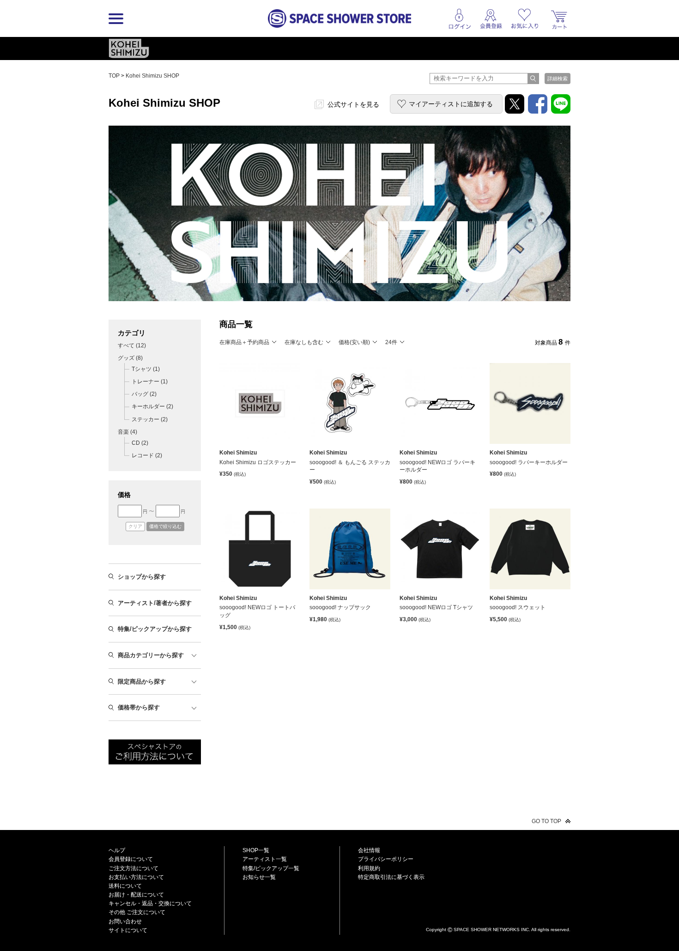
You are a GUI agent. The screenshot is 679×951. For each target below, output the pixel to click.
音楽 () (127, 432)
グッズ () (130, 358)
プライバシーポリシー (385, 859)
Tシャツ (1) (146, 369)
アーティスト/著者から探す (155, 603)
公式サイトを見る (353, 104)
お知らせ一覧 (259, 877)
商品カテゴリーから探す (151, 655)
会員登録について (131, 859)
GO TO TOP (546, 821)
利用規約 (369, 868)
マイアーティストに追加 (451, 104)
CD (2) (140, 443)
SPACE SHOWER (498, 914)
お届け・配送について (136, 894)
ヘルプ (117, 850)
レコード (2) (147, 455)
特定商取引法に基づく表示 (391, 877)
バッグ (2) (144, 394)
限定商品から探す (142, 681)
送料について (125, 886)
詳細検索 (557, 78)
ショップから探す (142, 576)
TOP (114, 76)
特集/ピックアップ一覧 (270, 868)
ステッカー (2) (150, 419)
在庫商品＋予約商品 (244, 342)
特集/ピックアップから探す (155, 628)
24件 (391, 342)
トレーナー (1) (150, 381)
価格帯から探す (139, 707)
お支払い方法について (136, 877)
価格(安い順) (354, 342)
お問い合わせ (125, 921)
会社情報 (369, 850)
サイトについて (128, 930)
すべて (132, 345)
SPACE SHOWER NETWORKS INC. (492, 929)
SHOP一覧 (255, 850)
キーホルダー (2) (152, 406)
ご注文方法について (133, 868)
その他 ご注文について (137, 912)
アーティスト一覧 (264, 859)
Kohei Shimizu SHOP (152, 76)
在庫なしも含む (304, 342)
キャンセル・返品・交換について (150, 903)
